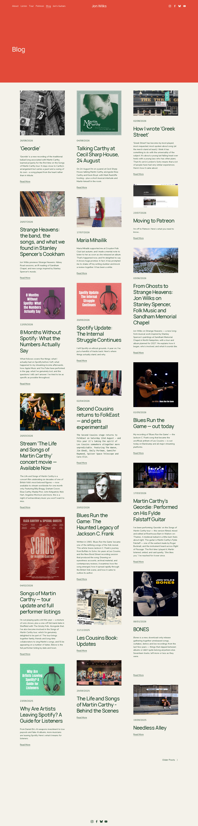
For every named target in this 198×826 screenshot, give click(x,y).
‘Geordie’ (30, 148)
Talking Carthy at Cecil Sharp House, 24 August (98, 154)
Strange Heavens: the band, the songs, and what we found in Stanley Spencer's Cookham (42, 241)
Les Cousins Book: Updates (97, 640)
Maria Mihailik (92, 240)
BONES (141, 629)
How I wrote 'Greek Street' (154, 131)
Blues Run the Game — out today (153, 423)
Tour (31, 6)
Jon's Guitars (59, 6)
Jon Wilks (99, 5)
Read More (25, 181)
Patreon (40, 6)
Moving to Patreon (154, 220)
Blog (48, 6)
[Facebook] (174, 6)
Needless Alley (150, 727)
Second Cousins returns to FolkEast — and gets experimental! (98, 417)
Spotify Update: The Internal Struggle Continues (99, 333)
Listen (24, 6)
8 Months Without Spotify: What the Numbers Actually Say (40, 341)
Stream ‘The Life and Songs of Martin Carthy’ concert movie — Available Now (38, 455)
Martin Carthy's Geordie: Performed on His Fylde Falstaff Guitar (155, 510)
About (15, 6)
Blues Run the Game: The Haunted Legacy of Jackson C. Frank (98, 524)
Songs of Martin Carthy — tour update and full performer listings (40, 602)
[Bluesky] (179, 6)
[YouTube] (184, 6)
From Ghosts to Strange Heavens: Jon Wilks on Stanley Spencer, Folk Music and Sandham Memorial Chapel (155, 304)
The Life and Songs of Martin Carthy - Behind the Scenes (98, 704)
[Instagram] (169, 6)
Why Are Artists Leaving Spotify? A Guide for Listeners (41, 714)
